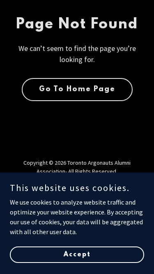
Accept (77, 254)
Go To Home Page (77, 89)
